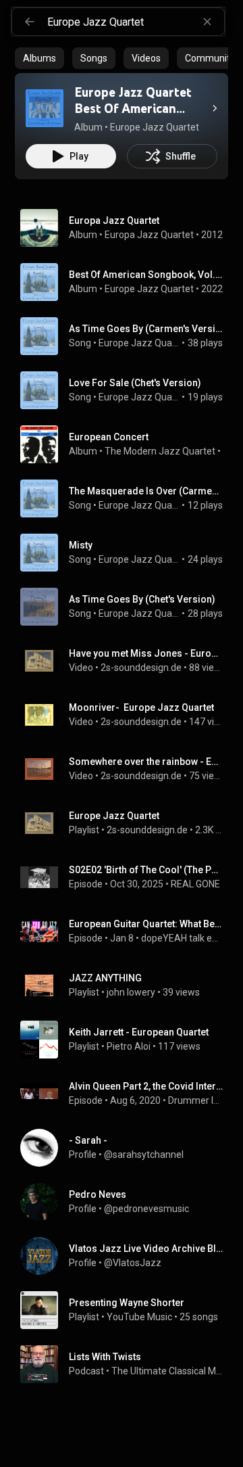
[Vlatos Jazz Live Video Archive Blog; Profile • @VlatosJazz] (127, 1256)
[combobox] (135, 21)
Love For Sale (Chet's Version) (135, 382)
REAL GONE (195, 884)
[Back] (29, 21)
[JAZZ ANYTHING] (127, 985)
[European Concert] (127, 444)
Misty (80, 545)
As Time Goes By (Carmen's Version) (146, 328)
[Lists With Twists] (127, 1364)
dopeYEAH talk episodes (182, 938)
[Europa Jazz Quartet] (127, 228)
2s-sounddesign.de (141, 667)
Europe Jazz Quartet (149, 288)
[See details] (215, 108)
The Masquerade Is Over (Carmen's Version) (146, 491)
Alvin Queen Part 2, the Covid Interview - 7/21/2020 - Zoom (146, 1086)
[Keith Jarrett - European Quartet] (127, 1039)
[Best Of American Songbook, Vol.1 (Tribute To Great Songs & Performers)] (127, 282)
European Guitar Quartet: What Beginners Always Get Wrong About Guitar (146, 923)
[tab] (39, 58)
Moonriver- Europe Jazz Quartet (141, 707)
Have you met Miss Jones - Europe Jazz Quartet (146, 653)
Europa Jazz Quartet (149, 234)
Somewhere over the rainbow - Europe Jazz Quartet (146, 761)
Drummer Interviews (195, 1100)
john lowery (131, 992)
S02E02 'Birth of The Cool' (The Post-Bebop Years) (146, 869)
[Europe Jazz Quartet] (127, 823)
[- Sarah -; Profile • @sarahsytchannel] (127, 1148)
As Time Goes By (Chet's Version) (142, 599)
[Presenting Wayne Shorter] (127, 1310)
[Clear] (207, 21)
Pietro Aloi (129, 1046)
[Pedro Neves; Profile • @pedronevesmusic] (127, 1202)
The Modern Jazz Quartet (160, 451)
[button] (44, 108)
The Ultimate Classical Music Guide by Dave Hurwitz (167, 1371)
